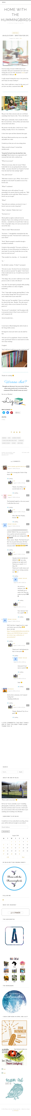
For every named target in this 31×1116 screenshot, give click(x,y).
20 (3, 851)
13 (3, 848)
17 (19, 848)
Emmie (10, 495)
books (4, 437)
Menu (4, 2)
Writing (15, 32)
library (21, 440)
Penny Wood (12, 524)
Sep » (23, 857)
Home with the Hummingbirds (16, 15)
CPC (9, 437)
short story (6, 443)
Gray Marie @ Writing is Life (17, 466)
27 (3, 854)
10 (19, 845)
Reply (28, 466)
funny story (16, 437)
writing (20, 443)
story (14, 443)
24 (19, 851)
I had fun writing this (9, 440)
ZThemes (16, 1110)
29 (11, 854)
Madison (11, 689)
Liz (20, 38)
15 (11, 848)
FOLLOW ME (6, 831)
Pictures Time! (25, 452)
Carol (23, 73)
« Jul (8, 857)
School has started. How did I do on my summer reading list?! (8, 453)
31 (19, 854)
